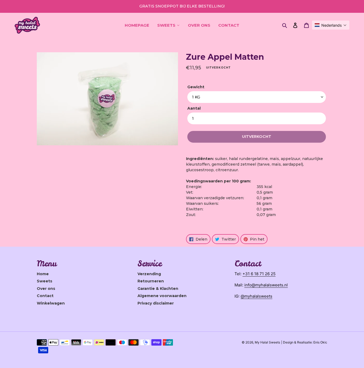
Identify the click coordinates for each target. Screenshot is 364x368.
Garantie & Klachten (157, 288)
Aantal (194, 108)
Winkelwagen (51, 303)
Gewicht (195, 87)
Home (43, 273)
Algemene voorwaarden (162, 295)
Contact (45, 295)
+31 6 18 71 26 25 (259, 273)
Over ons (46, 288)
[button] (330, 25)
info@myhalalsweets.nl (266, 284)
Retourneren (150, 281)
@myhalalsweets (256, 296)
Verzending (149, 273)
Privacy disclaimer (155, 303)
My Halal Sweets (267, 342)
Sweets (44, 281)
